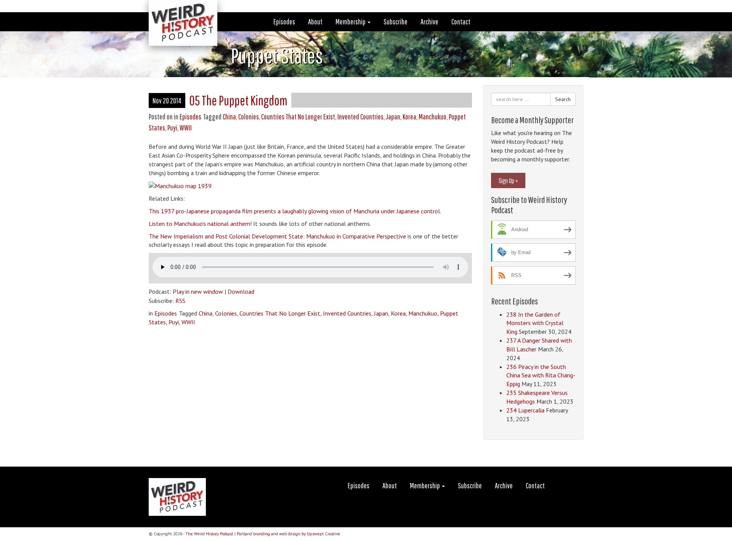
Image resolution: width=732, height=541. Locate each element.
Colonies (248, 116)
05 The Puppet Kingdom (238, 100)
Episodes (284, 21)
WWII (186, 127)
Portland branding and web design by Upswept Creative (288, 533)
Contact (460, 21)
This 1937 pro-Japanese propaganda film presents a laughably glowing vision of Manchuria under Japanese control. (295, 211)
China (229, 116)
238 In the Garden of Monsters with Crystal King (534, 323)
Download (241, 291)
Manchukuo (432, 116)
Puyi (172, 127)
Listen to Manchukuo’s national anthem (199, 223)
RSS (180, 300)
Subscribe (396, 21)
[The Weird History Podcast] (177, 9)
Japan (393, 116)
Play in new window (198, 291)
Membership (351, 21)
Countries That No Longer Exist (298, 116)
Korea (409, 116)
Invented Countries (360, 116)
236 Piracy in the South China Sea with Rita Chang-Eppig (540, 375)
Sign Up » (508, 180)
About (315, 21)
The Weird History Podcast (209, 533)
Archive (429, 21)
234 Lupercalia (525, 410)
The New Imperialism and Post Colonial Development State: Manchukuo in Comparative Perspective (277, 236)
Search (563, 99)
